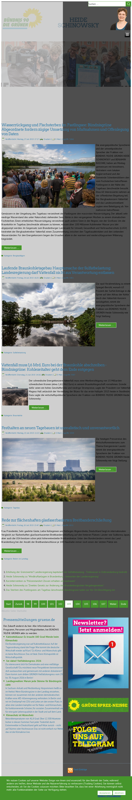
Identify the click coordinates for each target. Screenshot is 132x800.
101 (52, 603)
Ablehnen (119, 793)
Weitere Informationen (109, 795)
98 (28, 603)
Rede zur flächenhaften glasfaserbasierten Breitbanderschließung (56, 520)
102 (60, 603)
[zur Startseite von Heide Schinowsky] (120, 29)
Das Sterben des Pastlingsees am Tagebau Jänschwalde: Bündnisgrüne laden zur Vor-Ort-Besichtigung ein (60, 589)
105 (86, 603)
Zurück (18, 603)
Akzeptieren (105, 793)
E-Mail (58, 139)
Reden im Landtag (20, 559)
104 (77, 603)
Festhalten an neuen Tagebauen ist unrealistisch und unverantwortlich (60, 428)
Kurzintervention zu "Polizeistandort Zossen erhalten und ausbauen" (40, 580)
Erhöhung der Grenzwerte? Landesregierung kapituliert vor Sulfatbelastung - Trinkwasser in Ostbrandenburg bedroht (66, 572)
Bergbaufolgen (19, 255)
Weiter (113, 603)
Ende (123, 603)
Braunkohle (17, 415)
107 (103, 603)
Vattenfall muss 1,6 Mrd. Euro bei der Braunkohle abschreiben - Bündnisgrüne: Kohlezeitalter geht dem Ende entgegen (53, 367)
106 (95, 603)
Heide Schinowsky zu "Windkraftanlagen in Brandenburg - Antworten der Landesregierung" (52, 576)
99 (35, 603)
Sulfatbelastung (19, 352)
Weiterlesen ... (11, 247)
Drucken (47, 139)
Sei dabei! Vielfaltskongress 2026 (23, 660)
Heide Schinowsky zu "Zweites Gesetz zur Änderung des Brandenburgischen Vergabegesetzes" (55, 585)
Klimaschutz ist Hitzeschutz (20, 715)
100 (43, 603)
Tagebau (16, 508)
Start (8, 603)
